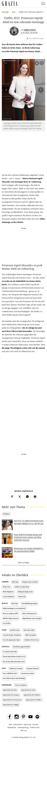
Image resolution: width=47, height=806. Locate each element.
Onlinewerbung (23, 727)
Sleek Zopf (15, 603)
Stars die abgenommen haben (11, 640)
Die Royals (6, 514)
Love (4, 668)
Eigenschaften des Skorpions (11, 695)
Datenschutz (17, 724)
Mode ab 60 (21, 596)
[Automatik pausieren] (37, 63)
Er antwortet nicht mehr (10, 651)
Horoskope (7, 685)
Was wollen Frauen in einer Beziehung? (14, 678)
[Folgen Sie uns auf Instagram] (17, 717)
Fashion (5, 582)
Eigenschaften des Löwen (28, 690)
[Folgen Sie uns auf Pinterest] (23, 717)
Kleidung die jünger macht (25, 592)
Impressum (27, 724)
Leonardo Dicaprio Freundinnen (12, 635)
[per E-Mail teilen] (35, 496)
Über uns (23, 730)
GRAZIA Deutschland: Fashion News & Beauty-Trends (9, 3)
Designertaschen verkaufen (30, 582)
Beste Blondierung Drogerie (29, 603)
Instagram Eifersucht (33, 668)
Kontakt (35, 724)
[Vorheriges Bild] (6, 89)
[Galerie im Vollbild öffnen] (42, 63)
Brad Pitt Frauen (14, 630)
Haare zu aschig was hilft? (10, 613)
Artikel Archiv (35, 727)
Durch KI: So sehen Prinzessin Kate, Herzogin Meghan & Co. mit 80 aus (29, 522)
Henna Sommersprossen (29, 613)
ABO (10, 724)
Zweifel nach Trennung (16, 668)
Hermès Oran (6, 587)
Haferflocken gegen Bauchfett (21, 647)
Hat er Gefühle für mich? (10, 673)
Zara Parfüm (6, 623)
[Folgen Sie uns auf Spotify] (37, 717)
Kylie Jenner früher (29, 630)
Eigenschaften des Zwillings (11, 705)
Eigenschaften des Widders (33, 700)
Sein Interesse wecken (27, 673)
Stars (4, 630)
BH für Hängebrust (8, 592)
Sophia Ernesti (30, 30)
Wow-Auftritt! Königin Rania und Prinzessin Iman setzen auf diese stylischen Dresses (28, 537)
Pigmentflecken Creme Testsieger (32, 618)
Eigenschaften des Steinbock (32, 695)
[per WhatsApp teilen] (27, 496)
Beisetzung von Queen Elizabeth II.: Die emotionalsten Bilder (29, 549)
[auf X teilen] (20, 496)
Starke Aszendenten (21, 685)
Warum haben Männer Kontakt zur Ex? (14, 656)
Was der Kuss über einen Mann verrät (14, 661)
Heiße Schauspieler (30, 635)
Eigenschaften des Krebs (10, 690)
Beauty (5, 603)
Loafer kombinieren (8, 596)
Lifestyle (6, 646)
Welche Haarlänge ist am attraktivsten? (14, 608)
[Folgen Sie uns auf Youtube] (30, 717)
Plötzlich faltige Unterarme (10, 618)
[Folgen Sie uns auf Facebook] (10, 717)
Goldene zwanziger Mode (22, 587)
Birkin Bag (15, 582)
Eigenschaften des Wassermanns (12, 700)
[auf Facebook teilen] (12, 496)
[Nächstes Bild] (41, 89)
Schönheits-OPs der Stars (31, 640)
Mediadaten (11, 727)
